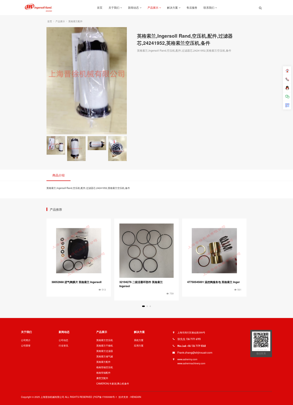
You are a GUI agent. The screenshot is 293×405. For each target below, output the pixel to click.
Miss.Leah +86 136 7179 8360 (191, 345)
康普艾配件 (102, 378)
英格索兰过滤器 (104, 351)
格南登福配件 (103, 372)
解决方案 (172, 7)
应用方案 (138, 345)
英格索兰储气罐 (104, 356)
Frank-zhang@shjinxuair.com (194, 352)
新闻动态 (133, 7)
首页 (99, 7)
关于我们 (114, 7)
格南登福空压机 (104, 367)
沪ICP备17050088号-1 (105, 397)
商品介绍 (58, 175)
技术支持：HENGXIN (130, 397)
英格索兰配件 (75, 21)
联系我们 (208, 7)
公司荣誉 (26, 345)
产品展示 (153, 7)
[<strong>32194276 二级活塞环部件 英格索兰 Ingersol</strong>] (79, 251)
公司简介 (26, 340)
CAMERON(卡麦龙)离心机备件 (112, 383)
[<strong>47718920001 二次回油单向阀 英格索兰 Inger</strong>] (214, 251)
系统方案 (138, 340)
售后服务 (192, 7)
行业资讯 (63, 345)
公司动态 (63, 340)
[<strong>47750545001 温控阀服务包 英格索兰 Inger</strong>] (146, 251)
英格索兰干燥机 (104, 345)
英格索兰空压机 (104, 340)
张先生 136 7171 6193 (189, 339)
